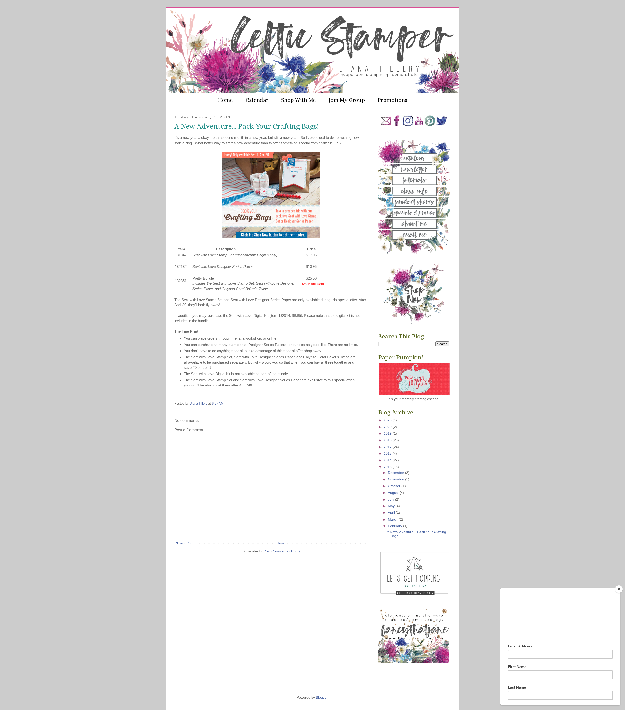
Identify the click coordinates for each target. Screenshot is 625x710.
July (391, 499)
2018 (388, 440)
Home (225, 100)
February (395, 526)
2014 (388, 460)
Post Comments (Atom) (282, 551)
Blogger (322, 697)
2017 (388, 447)
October (394, 486)
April (392, 512)
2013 (388, 467)
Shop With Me (298, 100)
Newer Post (184, 543)
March (393, 519)
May (392, 506)
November (396, 479)
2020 (388, 427)
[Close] (619, 589)
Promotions (392, 100)
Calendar (257, 100)
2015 (388, 453)
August (394, 493)
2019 (388, 433)
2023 (388, 420)
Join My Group (347, 100)
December (396, 473)
